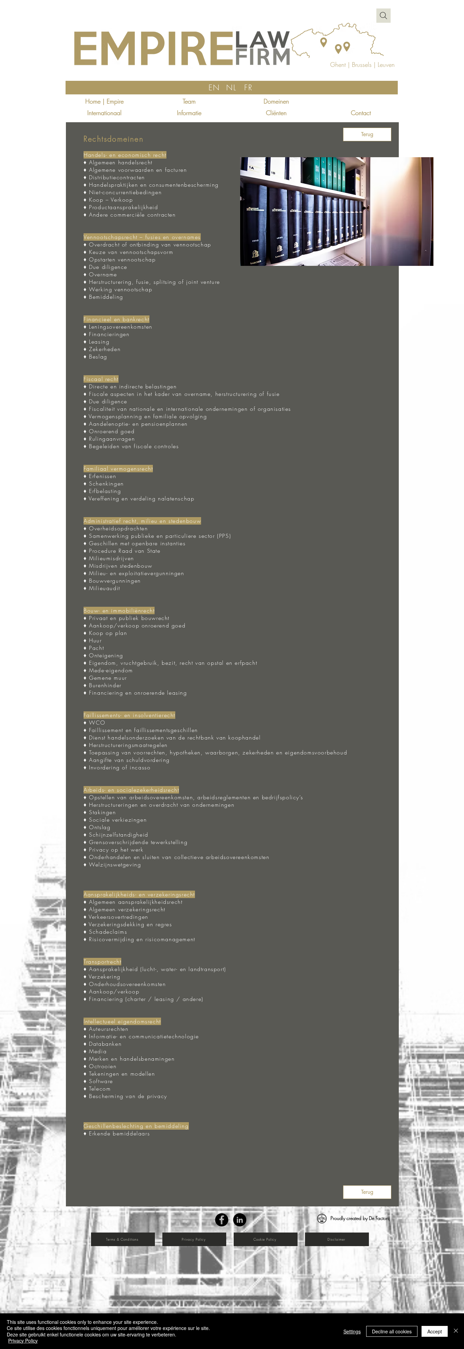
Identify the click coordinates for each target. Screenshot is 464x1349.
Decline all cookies (392, 1331)
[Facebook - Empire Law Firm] (221, 1219)
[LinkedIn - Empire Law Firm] (239, 1219)
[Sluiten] (456, 1331)
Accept (434, 1331)
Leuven (386, 64)
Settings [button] (352, 1331)
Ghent (339, 64)
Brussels (362, 64)
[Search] (383, 15)
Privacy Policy (23, 1340)
